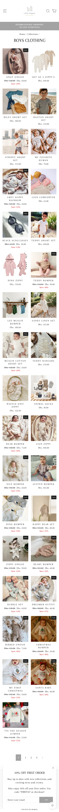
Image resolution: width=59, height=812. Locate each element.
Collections (32, 34)
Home (22, 34)
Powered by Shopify (29, 809)
